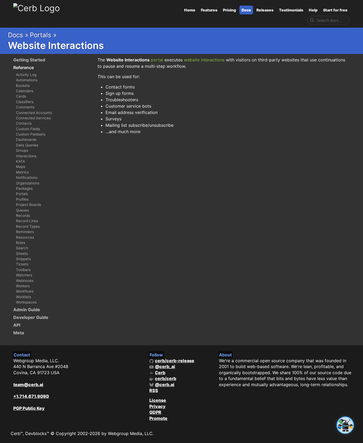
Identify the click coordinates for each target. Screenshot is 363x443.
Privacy (157, 406)
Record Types (28, 226)
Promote (158, 418)
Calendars (24, 91)
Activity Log (26, 75)
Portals (22, 194)
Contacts (24, 123)
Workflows (24, 291)
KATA (20, 161)
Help (313, 10)
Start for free (335, 10)
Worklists (23, 297)
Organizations (27, 183)
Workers (23, 286)
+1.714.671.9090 (31, 396)
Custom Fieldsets (30, 134)
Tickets (22, 264)
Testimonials (291, 10)
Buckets (23, 85)
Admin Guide (26, 309)
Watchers (24, 275)
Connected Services (33, 118)
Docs (246, 10)
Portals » (43, 35)
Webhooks (24, 281)
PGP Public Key (29, 408)
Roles (20, 243)
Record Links (27, 221)
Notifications (26, 177)
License (157, 400)
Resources (25, 237)
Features (209, 10)
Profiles (22, 199)
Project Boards (28, 204)
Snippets (23, 259)
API (16, 325)
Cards (21, 96)
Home (189, 10)
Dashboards (26, 139)
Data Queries (27, 145)
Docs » (18, 35)
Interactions (26, 156)
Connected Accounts (34, 113)
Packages (24, 188)
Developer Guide (30, 317)
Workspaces (26, 302)
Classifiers (24, 102)
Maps (20, 166)
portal (157, 59)
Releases (264, 10)
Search (22, 248)
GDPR (155, 412)
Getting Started (29, 59)
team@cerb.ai (28, 384)
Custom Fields (28, 129)
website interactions (204, 59)
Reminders (25, 232)
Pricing (229, 10)
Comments (25, 107)
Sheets (22, 253)
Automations (26, 80)
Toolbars (23, 270)
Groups (22, 150)
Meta (18, 332)
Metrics (22, 172)
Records (23, 215)
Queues (22, 210)
